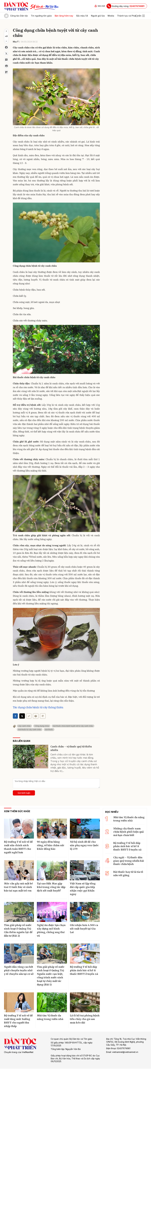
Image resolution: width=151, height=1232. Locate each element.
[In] (35, 716)
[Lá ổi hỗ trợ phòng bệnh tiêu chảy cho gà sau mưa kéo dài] (85, 1002)
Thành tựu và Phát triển (129, 15)
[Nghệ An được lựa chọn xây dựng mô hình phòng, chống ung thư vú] (52, 912)
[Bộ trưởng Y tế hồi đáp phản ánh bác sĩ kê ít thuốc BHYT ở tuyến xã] (85, 954)
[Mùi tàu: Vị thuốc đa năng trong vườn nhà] (52, 1002)
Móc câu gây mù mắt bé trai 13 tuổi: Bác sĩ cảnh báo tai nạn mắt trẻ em (18, 887)
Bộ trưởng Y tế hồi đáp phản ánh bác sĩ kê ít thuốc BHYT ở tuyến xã (84, 970)
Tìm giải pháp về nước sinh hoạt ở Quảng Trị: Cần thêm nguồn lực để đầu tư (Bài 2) (18, 930)
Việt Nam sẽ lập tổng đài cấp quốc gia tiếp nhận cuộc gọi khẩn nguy (83, 889)
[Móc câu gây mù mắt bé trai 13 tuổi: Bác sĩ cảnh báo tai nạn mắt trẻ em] (19, 870)
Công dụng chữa (42, 726)
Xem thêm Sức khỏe (17, 811)
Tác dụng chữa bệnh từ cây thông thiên (38, 707)
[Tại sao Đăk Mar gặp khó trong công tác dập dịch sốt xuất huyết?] (52, 870)
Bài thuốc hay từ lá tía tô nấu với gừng (128, 873)
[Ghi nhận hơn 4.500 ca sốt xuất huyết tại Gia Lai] (85, 912)
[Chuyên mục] (143, 16)
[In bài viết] (6, 66)
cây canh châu (24, 726)
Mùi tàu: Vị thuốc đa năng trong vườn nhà (50, 1017)
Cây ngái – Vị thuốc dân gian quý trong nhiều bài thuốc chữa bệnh (128, 861)
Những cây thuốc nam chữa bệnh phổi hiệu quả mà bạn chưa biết (128, 832)
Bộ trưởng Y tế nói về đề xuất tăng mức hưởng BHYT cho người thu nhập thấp (18, 1021)
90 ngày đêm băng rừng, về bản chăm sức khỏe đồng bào (50, 845)
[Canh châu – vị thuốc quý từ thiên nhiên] (30, 756)
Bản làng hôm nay (64, 15)
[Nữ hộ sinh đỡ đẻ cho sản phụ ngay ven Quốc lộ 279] (85, 829)
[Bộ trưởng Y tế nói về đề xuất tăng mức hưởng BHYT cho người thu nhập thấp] (19, 1002)
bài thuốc (49, 729)
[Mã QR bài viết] (6, 72)
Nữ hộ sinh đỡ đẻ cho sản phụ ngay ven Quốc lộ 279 (84, 845)
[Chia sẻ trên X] (6, 53)
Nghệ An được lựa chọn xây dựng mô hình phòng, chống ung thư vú (51, 930)
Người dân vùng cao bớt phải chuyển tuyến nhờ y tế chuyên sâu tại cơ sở (18, 970)
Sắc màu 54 (82, 15)
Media (111, 15)
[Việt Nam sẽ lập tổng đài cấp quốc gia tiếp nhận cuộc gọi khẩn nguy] (85, 870)
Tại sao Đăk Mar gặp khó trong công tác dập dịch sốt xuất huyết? (51, 887)
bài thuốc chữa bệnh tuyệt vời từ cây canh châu (73, 726)
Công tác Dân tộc (19, 15)
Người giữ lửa (98, 15)
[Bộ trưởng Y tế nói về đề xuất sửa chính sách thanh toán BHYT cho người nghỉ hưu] (19, 829)
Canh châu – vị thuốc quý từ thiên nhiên (71, 748)
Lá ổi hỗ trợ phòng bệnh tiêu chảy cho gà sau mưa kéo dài (85, 1019)
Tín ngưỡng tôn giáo (41, 15)
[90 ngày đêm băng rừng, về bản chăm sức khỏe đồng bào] (52, 829)
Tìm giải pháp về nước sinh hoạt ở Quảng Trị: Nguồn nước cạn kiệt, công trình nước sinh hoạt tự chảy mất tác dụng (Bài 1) (50, 975)
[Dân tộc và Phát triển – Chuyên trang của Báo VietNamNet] (16, 6)
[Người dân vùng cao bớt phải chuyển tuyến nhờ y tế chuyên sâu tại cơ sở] (19, 954)
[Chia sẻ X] (22, 716)
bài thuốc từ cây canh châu (29, 729)
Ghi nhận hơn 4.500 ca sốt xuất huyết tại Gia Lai (84, 929)
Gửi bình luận (24, 793)
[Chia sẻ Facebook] (6, 47)
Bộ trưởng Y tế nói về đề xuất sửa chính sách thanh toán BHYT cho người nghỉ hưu (18, 847)
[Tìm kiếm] (136, 15)
